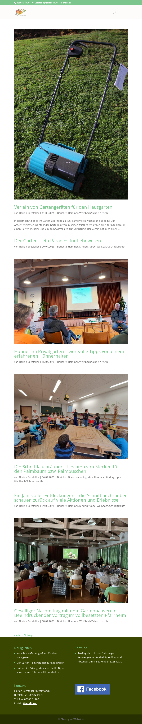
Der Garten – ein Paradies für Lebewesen (57, 240)
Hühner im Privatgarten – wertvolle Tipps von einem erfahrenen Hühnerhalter (69, 353)
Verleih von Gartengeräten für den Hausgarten (63, 207)
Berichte (62, 213)
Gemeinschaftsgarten (80, 477)
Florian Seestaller (29, 213)
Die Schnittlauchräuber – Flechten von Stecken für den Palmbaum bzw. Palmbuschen (66, 468)
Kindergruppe (87, 246)
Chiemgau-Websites (72, 719)
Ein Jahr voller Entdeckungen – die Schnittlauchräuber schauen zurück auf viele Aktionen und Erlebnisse (70, 497)
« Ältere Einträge (23, 635)
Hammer (73, 213)
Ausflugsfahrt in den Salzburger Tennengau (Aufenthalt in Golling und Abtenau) (100, 657)
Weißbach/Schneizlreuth (93, 213)
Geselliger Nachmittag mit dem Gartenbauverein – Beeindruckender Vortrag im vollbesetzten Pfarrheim (70, 613)
